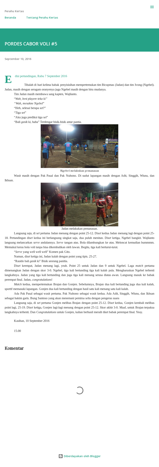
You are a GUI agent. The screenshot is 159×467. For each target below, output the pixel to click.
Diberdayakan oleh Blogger (82, 456)
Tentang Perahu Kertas (42, 17)
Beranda (10, 17)
